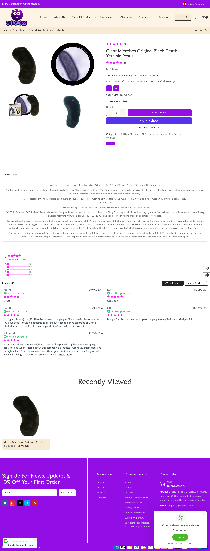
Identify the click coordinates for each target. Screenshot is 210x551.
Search (128, 482)
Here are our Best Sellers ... (169, 134)
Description (11, 174)
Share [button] (112, 143)
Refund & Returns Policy (137, 497)
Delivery (129, 492)
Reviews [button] (8, 282)
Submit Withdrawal (134, 517)
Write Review (173, 282)
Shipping (127, 75)
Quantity (110, 107)
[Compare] (116, 88)
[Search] (187, 17)
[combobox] (183, 17)
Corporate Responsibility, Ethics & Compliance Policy (138, 524)
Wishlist (101, 492)
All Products (148, 134)
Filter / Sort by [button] (195, 283)
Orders (100, 482)
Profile (100, 487)
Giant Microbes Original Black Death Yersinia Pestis (23, 442)
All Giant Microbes (130, 134)
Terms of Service (133, 502)
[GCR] (5, 541)
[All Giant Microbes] (201, 29)
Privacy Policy (132, 507)
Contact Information (135, 512)
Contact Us (130, 487)
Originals (110, 137)
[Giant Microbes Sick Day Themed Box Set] (196, 29)
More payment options (149, 127)
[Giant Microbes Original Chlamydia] (206, 29)
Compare (101, 497)
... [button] (64, 354)
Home (6, 30)
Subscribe (67, 492)
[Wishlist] (109, 88)
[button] (82, 17)
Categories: (112, 134)
